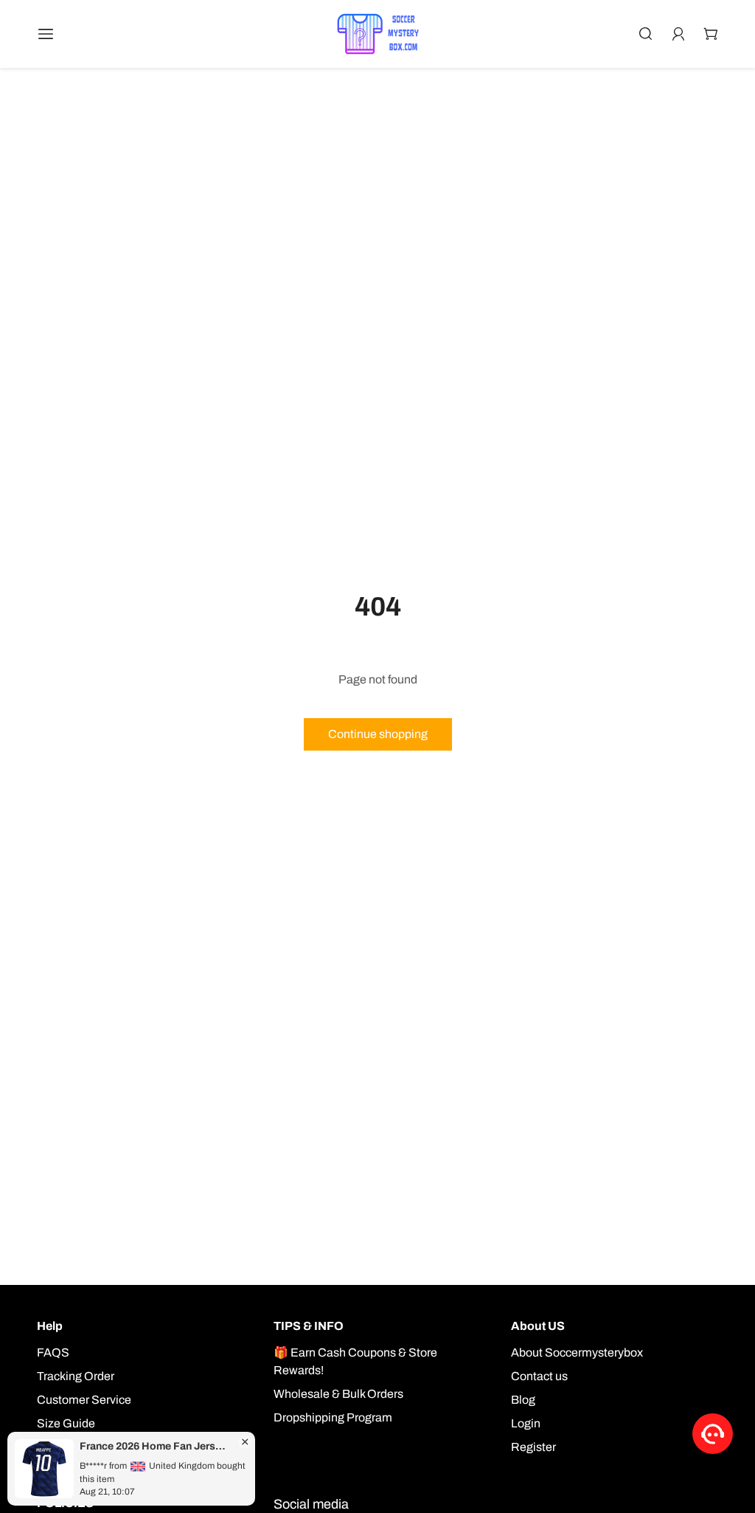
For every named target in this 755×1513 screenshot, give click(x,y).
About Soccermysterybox (577, 1352)
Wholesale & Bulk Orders (338, 1394)
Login (525, 1423)
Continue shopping (378, 734)
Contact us (539, 1376)
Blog (523, 1399)
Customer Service (84, 1399)
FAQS (53, 1352)
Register (533, 1447)
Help (50, 1326)
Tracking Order (75, 1376)
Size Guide (66, 1423)
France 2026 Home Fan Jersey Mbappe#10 (155, 1446)
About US (538, 1326)
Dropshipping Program (333, 1417)
